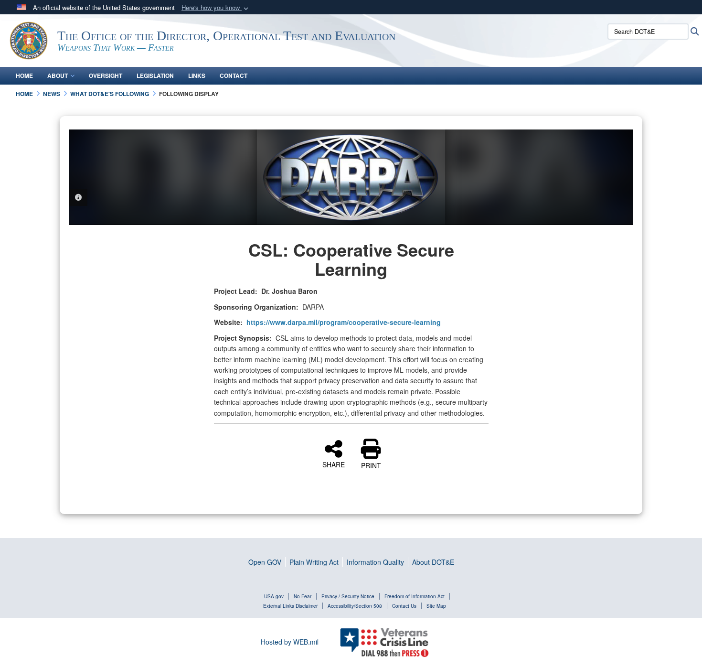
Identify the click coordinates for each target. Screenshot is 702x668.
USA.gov (274, 596)
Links (196, 75)
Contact (233, 75)
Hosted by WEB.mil (290, 641)
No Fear (302, 596)
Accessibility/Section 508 (355, 606)
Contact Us (404, 606)
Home (24, 75)
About (57, 75)
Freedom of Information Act (414, 596)
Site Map (436, 606)
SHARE (333, 464)
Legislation (155, 75)
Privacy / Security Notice (347, 596)
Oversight (105, 75)
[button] (215, 8)
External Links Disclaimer (290, 606)
